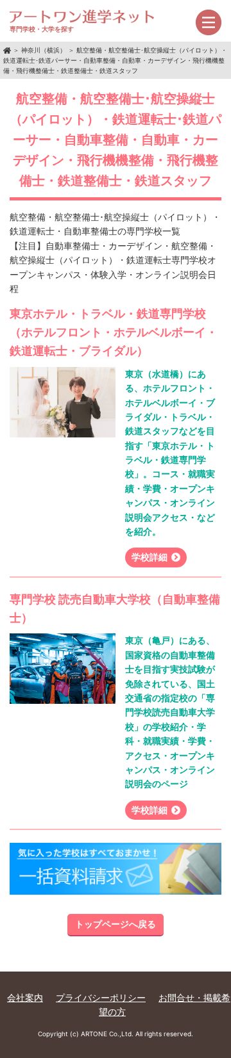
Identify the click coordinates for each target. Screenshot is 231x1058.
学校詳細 (149, 556)
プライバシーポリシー (101, 997)
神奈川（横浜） (43, 50)
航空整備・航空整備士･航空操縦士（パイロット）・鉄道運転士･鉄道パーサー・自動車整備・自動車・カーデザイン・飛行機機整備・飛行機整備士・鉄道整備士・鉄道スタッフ (115, 60)
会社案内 (25, 997)
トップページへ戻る (115, 923)
